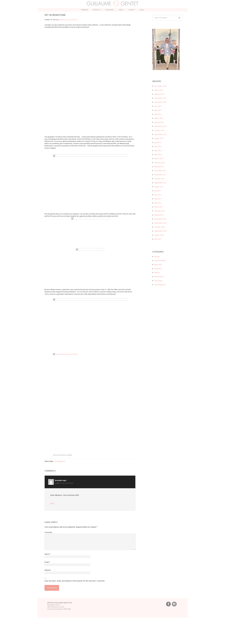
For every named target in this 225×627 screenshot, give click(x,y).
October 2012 (159, 130)
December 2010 (160, 219)
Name (48, 554)
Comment (48, 532)
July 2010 (157, 239)
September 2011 (160, 183)
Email (47, 562)
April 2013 (158, 114)
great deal (158, 264)
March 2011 (158, 207)
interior (157, 272)
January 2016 (159, 94)
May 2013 (158, 110)
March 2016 (158, 90)
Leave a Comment (71, 20)
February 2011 (159, 211)
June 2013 (158, 106)
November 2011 (160, 175)
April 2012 (158, 154)
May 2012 (158, 150)
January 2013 (159, 122)
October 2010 (159, 227)
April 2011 (158, 203)
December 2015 (160, 98)
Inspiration (158, 268)
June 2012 (158, 146)
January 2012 (159, 166)
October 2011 (159, 179)
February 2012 (159, 162)
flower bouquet (160, 260)
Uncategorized (59, 461)
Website (48, 570)
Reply (52, 503)
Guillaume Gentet (112, 3)
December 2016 (160, 86)
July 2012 (157, 142)
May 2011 (158, 199)
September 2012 (160, 134)
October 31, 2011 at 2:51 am (64, 483)
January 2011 (159, 215)
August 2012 (159, 138)
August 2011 (159, 187)
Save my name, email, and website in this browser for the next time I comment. (75, 581)
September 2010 (160, 231)
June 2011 (158, 195)
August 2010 (159, 235)
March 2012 (158, 158)
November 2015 (160, 102)
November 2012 (160, 126)
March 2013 (158, 118)
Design (156, 256)
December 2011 (160, 170)
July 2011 (157, 191)
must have (158, 280)
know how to (159, 276)
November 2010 (160, 223)
